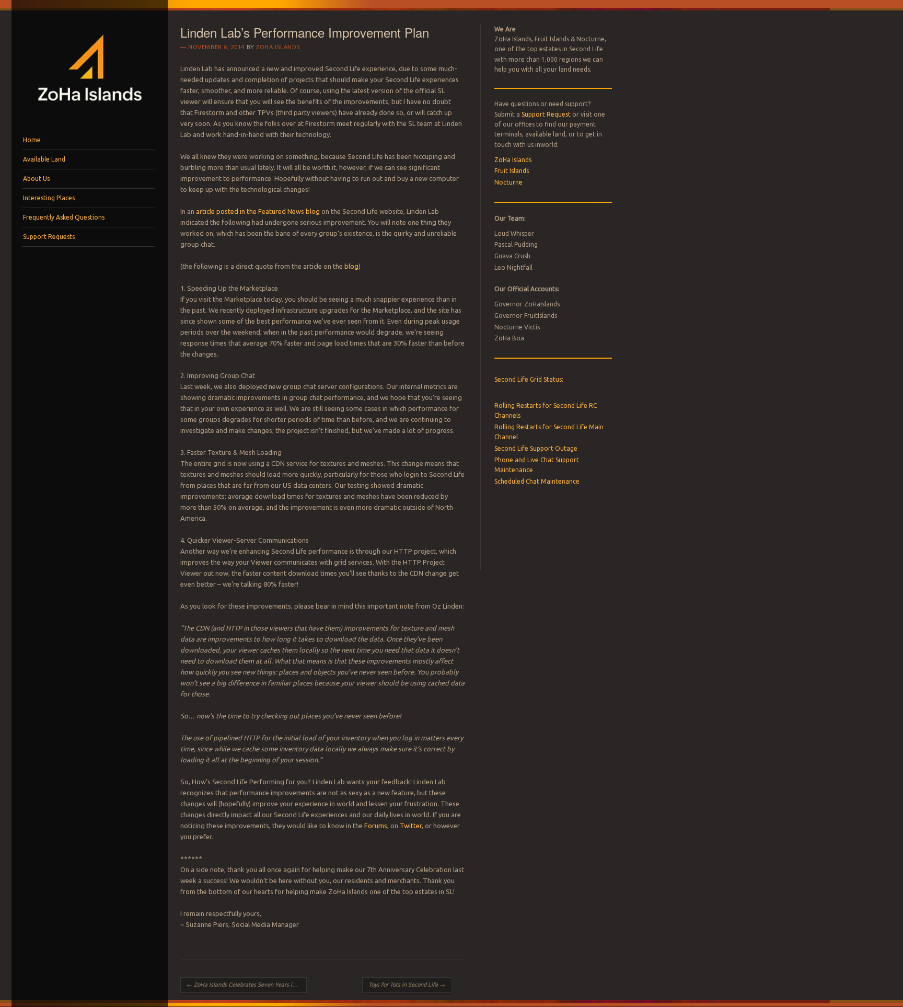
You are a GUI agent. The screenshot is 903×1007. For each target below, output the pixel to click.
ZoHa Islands (278, 47)
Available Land (44, 159)
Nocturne (508, 182)
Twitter (411, 825)
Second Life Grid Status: (528, 379)
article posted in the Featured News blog (258, 211)
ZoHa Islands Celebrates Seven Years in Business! (247, 984)
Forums (375, 825)
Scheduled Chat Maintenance (537, 481)
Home (32, 139)
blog (351, 266)
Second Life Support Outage (535, 448)
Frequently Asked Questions (64, 217)
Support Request (546, 114)
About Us (36, 178)
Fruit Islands (511, 170)
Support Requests (49, 236)
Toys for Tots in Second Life (406, 984)
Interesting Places (49, 197)
